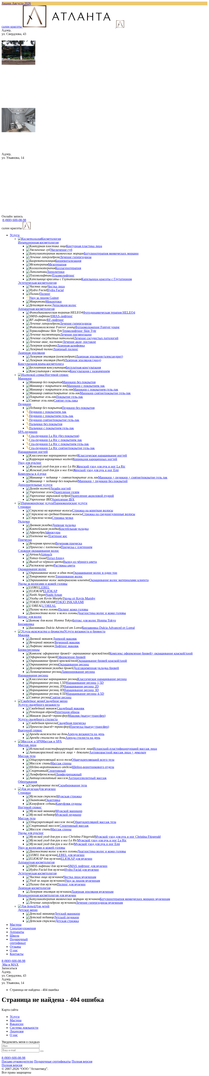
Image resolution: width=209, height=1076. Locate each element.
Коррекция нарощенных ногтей (95, 459)
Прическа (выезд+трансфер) (89, 726)
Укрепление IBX (62, 499)
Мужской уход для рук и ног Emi (97, 844)
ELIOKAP (50, 591)
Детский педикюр (66, 917)
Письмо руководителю (17, 1061)
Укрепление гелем (66, 492)
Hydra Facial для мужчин (81, 869)
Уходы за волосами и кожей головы (42, 583)
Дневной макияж (65, 638)
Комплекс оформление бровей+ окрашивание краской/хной (151, 653)
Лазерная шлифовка (71, 345)
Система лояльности (24, 1027)
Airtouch (46, 554)
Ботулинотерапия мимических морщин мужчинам (135, 899)
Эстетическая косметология (37, 282)
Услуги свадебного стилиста (38, 719)
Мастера (15, 924)
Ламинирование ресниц (78, 671)
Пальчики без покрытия (45, 424)
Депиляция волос (64, 305)
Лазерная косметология (34, 888)
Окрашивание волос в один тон (95, 572)
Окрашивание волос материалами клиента (119, 580)
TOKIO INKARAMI (70, 602)
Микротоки (54, 301)
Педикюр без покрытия (78, 408)
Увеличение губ (61, 249)
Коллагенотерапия (68, 268)
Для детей (42, 906)
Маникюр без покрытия (79, 382)
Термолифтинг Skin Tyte (79, 331)
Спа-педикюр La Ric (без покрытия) (54, 436)
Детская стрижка (67, 921)
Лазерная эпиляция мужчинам (92, 891)
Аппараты (17, 932)
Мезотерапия (57, 264)
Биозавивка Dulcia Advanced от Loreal (108, 627)
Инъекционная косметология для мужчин (47, 895)
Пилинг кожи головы (73, 609)
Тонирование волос (69, 576)
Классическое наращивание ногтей (102, 455)
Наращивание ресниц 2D (81, 686)
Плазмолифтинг (63, 275)
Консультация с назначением (90, 371)
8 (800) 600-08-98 (13, 961)
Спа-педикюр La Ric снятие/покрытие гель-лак (62, 448)
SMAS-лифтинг (62, 316)
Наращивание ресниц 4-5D (85, 693)
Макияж (23, 635)
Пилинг (44, 293)
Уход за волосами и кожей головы (41, 847)
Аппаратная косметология (36, 309)
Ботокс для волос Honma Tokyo (94, 620)
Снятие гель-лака (66, 400)
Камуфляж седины (69, 803)
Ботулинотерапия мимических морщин (111, 253)
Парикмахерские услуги (70, 503)
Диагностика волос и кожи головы (101, 613)
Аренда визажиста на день (85, 734)
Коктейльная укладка (74, 528)
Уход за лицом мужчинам (82, 880)
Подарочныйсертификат (19, 941)
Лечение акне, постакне (79, 342)
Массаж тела (27, 756)
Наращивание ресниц (33, 675)
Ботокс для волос (30, 616)
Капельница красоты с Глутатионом (106, 279)
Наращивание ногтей (33, 451)
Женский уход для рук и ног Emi (96, 470)
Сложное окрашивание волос (38, 550)
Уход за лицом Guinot (44, 298)
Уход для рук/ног (29, 462)
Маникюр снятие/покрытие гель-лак (105, 393)
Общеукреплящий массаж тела (94, 822)
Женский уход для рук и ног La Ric (100, 466)
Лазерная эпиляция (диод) (83, 360)
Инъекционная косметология (38, 242)
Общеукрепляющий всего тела (92, 759)
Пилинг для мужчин (71, 884)
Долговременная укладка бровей (96, 668)
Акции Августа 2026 (16, 3)
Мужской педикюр (68, 814)
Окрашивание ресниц (74, 664)
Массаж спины (61, 763)
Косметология (51, 238)
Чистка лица (56, 286)
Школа (14, 935)
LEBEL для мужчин (70, 855)
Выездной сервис (30, 730)
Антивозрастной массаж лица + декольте (117, 752)
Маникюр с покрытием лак (86, 386)
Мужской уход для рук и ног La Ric (102, 840)
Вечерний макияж (67, 642)
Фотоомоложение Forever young (97, 327)
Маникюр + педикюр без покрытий (103, 481)
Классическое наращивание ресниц (102, 679)
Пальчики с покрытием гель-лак (51, 428)
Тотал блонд (55, 558)
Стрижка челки (62, 517)
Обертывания (27, 781)
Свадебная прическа (71, 723)
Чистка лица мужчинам (79, 877)
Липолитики (55, 271)
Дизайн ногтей (60, 488)
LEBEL (44, 587)
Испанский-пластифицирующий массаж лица (125, 748)
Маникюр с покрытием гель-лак (95, 389)
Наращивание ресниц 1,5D (85, 682)
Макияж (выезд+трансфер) (87, 715)
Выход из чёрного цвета (80, 561)
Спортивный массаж (74, 825)
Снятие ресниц (60, 697)
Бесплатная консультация (83, 367)
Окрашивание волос (32, 569)
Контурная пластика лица (84, 246)
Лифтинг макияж (66, 646)
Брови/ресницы (29, 649)
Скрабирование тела (72, 785)
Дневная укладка (64, 525)
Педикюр (24, 404)
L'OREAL (49, 605)
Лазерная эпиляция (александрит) (99, 356)
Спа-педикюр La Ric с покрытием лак (55, 440)
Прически (25, 539)
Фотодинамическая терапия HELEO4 (109, 312)
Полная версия (82, 1061)
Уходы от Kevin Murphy (79, 598)
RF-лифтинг (55, 320)
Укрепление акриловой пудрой (92, 495)
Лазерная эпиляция (31, 353)
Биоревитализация (68, 260)
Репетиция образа (67, 712)
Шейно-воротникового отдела (93, 767)
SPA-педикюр (27, 432)
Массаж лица (27, 745)
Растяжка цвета (64, 565)
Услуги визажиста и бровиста (84, 631)
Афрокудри (52, 532)
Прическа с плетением (76, 547)
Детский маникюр (67, 913)
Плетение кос (57, 536)
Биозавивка (26, 624)
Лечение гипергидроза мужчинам (99, 902)
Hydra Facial (55, 290)
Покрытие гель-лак (69, 397)
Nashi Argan (54, 594)
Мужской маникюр (69, 811)
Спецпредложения (23, 928)
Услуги (15, 235)
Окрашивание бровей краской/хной (102, 660)
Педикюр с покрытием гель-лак (51, 416)
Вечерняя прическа (68, 543)
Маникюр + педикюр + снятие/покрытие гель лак (132, 477)
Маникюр (25, 378)
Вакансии (16, 1024)
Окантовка (52, 800)
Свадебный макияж (70, 708)
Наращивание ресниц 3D (81, 690)
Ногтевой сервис (57, 375)
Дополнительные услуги (35, 484)
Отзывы (15, 946)
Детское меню (28, 910)
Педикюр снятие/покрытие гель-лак (54, 420)
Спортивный (57, 770)
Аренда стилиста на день (82, 737)
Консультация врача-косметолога (41, 364)
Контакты (16, 954)
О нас (14, 950)
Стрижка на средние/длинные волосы (108, 514)
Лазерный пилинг (65, 349)
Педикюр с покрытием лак (47, 412)
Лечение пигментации (76, 334)
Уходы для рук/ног (31, 833)
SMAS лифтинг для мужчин (87, 866)
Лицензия (16, 1031)
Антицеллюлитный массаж (87, 778)
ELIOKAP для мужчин (76, 858)
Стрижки (24, 506)
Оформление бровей (71, 657)
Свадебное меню (56, 701)
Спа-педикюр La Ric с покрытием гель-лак (59, 444)
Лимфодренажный (69, 774)
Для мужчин (47, 789)
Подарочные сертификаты (52, 1061)
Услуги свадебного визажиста (39, 704)
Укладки (24, 521)
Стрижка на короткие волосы (92, 510)
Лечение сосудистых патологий (96, 338)
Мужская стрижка (69, 796)
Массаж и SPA (52, 741)
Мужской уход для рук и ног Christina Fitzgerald (128, 836)
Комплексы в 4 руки (32, 473)
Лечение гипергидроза (75, 257)
